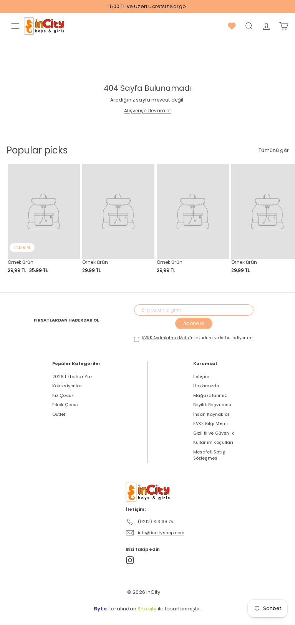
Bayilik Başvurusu (212, 405)
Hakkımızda (206, 386)
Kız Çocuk (63, 395)
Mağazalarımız (210, 395)
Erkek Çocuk (65, 405)
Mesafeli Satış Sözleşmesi (209, 455)
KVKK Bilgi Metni (210, 423)
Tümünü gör (273, 150)
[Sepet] (283, 26)
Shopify (147, 608)
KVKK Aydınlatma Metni (166, 337)
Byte (100, 608)
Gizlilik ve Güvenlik (213, 433)
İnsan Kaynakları (212, 414)
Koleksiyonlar (67, 386)
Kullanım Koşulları (213, 442)
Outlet (59, 414)
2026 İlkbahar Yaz (72, 376)
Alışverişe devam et (147, 110)
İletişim (201, 376)
